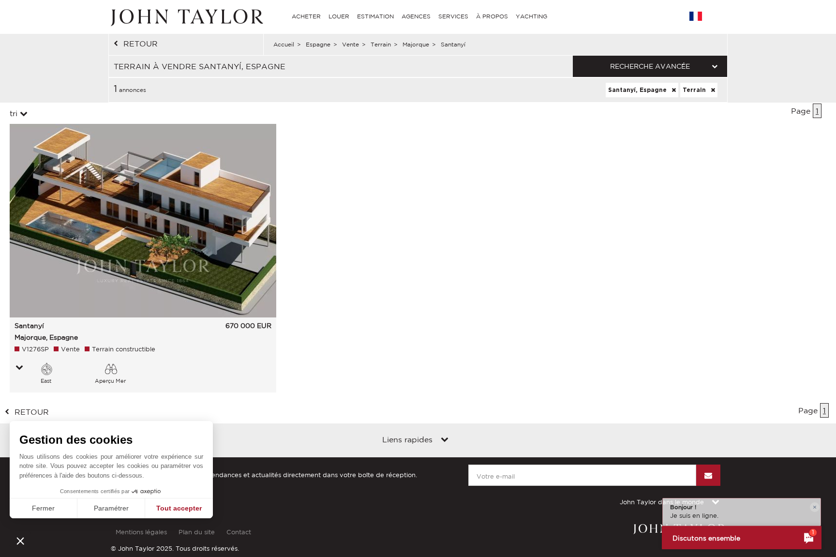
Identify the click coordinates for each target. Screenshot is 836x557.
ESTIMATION (375, 16)
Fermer (43, 508)
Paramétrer (111, 508)
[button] (20, 540)
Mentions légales (141, 532)
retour (140, 43)
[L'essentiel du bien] (19, 368)
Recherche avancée (650, 66)
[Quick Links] (444, 440)
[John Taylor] (185, 16)
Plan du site (197, 532)
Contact (238, 532)
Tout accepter (179, 508)
